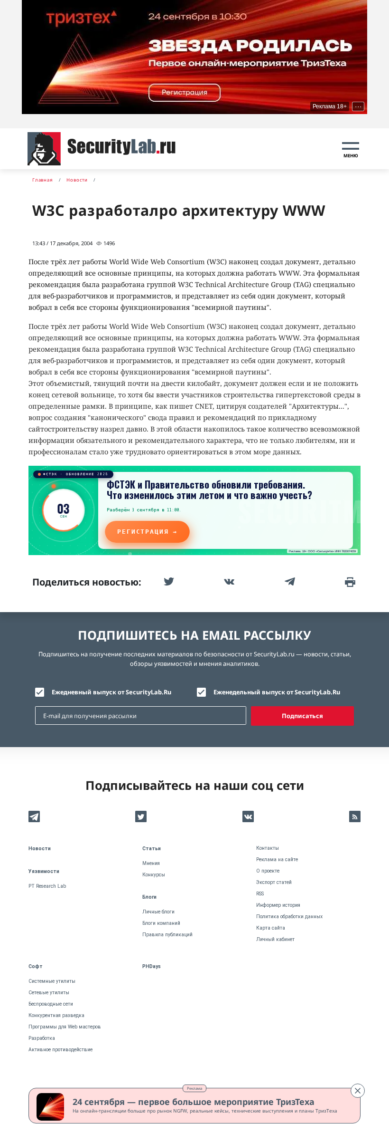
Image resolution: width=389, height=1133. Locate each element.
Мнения (151, 863)
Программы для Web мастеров (64, 1027)
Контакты (267, 848)
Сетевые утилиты (48, 992)
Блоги (149, 897)
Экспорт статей (274, 882)
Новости (39, 848)
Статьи (151, 848)
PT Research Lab (47, 886)
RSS (260, 894)
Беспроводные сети (50, 1004)
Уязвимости (43, 871)
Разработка (41, 1038)
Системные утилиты (51, 981)
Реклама (194, 1088)
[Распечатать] (349, 581)
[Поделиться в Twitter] (168, 581)
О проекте (267, 871)
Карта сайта (270, 928)
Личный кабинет (275, 939)
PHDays (151, 966)
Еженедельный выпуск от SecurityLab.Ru (276, 692)
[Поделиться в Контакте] (228, 581)
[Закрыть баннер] (358, 1091)
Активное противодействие (60, 1050)
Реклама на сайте (277, 859)
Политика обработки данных (289, 916)
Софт (35, 966)
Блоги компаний (161, 923)
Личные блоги (158, 912)
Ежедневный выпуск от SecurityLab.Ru (111, 692)
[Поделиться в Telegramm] (288, 581)
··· (358, 106)
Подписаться (302, 715)
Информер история (278, 905)
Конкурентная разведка (56, 1015)
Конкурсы (153, 875)
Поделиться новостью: (86, 582)
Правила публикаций (167, 934)
